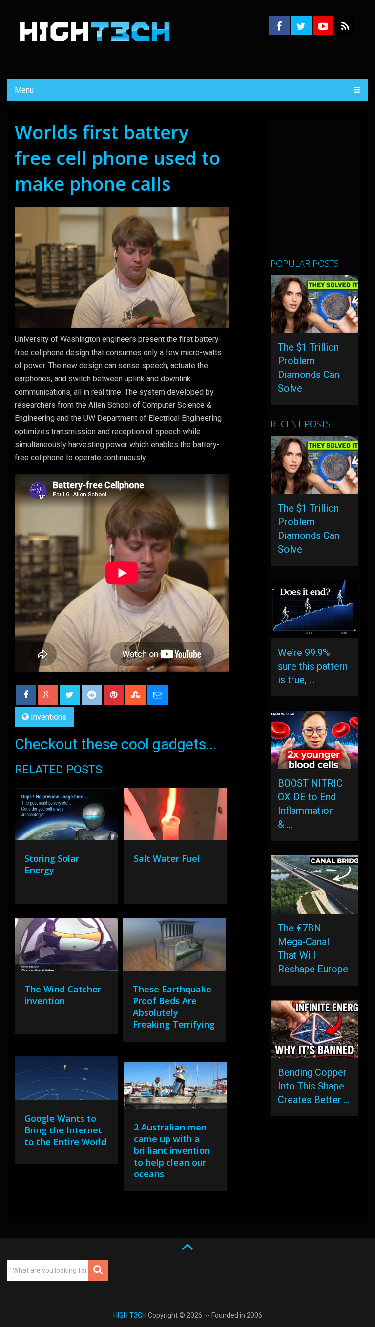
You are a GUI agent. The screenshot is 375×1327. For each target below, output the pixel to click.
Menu (24, 90)
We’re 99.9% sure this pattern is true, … (313, 666)
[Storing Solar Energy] (66, 816)
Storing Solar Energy (51, 864)
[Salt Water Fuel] (175, 816)
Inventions (48, 717)
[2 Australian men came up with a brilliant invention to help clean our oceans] (175, 1085)
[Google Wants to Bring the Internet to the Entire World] (66, 1080)
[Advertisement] (323, 192)
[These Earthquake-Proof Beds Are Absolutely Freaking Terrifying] (174, 947)
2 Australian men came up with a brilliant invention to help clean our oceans (172, 1150)
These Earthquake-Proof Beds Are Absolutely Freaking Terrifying (174, 1006)
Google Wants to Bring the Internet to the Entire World (65, 1130)
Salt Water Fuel (167, 858)
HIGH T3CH (129, 1315)
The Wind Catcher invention (62, 995)
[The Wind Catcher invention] (66, 947)
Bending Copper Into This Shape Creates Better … (314, 1086)
